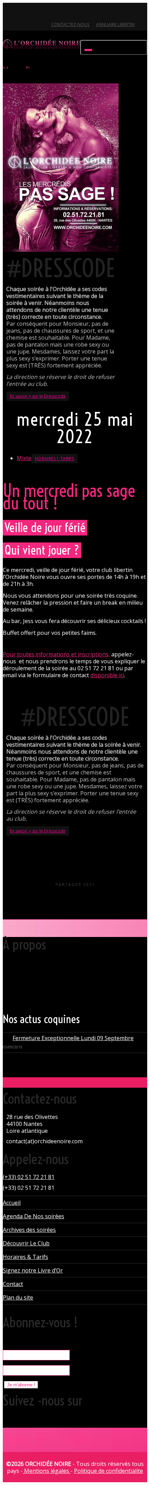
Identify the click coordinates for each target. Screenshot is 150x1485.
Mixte (24, 458)
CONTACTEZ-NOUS (70, 24)
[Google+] (32, 12)
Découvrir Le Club (26, 1243)
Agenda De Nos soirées (33, 1216)
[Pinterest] (44, 12)
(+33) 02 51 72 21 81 (28, 1177)
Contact (13, 1284)
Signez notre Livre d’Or (33, 1270)
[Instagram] (56, 12)
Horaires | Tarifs (54, 459)
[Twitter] (9, 12)
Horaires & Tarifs (25, 1257)
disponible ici (107, 675)
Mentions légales (46, 1471)
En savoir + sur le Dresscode (38, 396)
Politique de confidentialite (108, 1471)
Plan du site (18, 1297)
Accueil (12, 1202)
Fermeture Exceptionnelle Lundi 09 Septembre (73, 1038)
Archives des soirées (29, 1230)
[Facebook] (21, 12)
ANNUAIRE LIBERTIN (115, 24)
